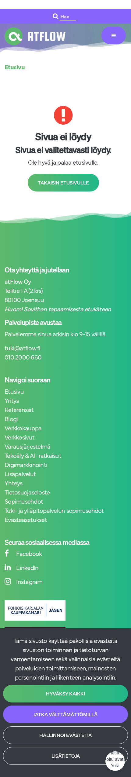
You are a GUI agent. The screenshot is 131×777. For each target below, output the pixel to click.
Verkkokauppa (23, 428)
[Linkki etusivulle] (35, 36)
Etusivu (14, 391)
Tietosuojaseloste (27, 492)
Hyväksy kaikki (65, 693)
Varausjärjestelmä (27, 446)
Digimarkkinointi (26, 464)
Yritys (12, 400)
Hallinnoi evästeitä (65, 735)
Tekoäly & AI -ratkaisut (33, 455)
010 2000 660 (23, 357)
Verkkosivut (19, 437)
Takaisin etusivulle (63, 182)
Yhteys (14, 483)
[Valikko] (113, 35)
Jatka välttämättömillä (65, 714)
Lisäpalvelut (20, 473)
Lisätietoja (65, 756)
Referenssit (19, 409)
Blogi (11, 418)
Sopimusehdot (24, 501)
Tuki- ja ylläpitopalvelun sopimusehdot (54, 510)
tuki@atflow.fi (23, 348)
